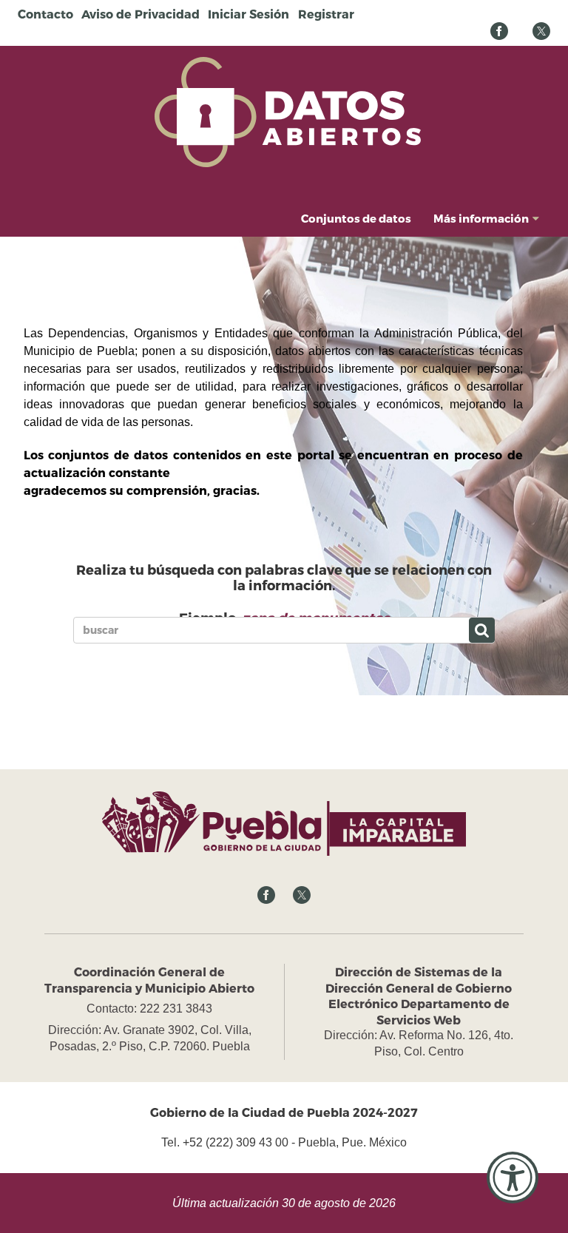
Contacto (45, 14)
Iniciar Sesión (248, 14)
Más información (481, 218)
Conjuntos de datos (356, 218)
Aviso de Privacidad (140, 14)
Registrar (326, 14)
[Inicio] (288, 111)
